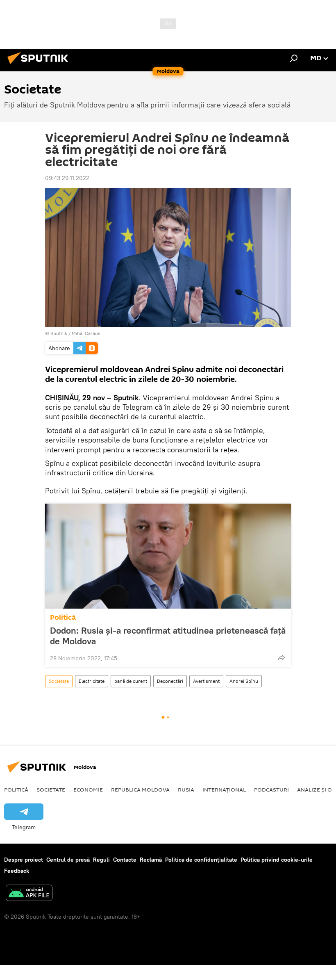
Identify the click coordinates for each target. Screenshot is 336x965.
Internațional (224, 789)
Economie (88, 789)
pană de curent (130, 681)
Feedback (16, 870)
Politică (63, 617)
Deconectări (170, 681)
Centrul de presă (68, 859)
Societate (59, 681)
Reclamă (151, 859)
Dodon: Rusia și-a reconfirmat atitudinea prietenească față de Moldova (168, 635)
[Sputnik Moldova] (40, 65)
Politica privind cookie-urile (277, 859)
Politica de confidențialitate (201, 859)
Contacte (124, 859)
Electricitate (91, 681)
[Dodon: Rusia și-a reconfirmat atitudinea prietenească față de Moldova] (168, 556)
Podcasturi (271, 789)
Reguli (101, 859)
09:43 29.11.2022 (67, 178)
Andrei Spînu (243, 681)
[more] (281, 657)
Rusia (186, 789)
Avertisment (206, 681)
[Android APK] (29, 894)
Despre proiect (23, 859)
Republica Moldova (140, 789)
